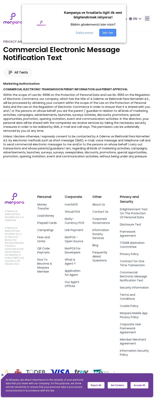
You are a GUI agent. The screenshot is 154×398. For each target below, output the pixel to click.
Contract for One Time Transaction (132, 263)
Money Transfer (43, 206)
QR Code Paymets (43, 250)
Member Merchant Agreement (133, 341)
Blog (95, 245)
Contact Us (100, 212)
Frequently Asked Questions (99, 256)
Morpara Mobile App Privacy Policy (134, 315)
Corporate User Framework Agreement (130, 328)
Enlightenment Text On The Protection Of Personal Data (134, 213)
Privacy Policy (129, 254)
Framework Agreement (128, 234)
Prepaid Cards (47, 223)
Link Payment (74, 230)
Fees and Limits (43, 239)
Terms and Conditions (127, 297)
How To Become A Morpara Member (44, 266)
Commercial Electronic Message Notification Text (133, 276)
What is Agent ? (70, 262)
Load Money (45, 216)
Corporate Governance (101, 221)
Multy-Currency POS (74, 221)
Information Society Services (100, 234)
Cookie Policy (129, 306)
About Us (98, 204)
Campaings (45, 230)
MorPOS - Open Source (74, 239)
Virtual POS (72, 212)
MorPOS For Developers (73, 250)
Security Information (134, 288)
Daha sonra (84, 33)
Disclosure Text (130, 224)
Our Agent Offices (72, 284)
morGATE (71, 204)
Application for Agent (72, 273)
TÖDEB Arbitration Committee (132, 245)
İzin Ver (107, 33)
